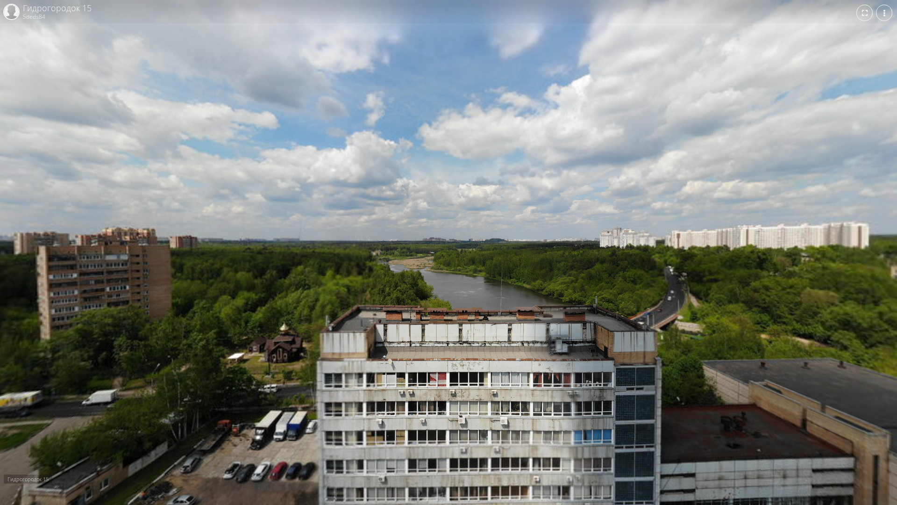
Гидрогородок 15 (57, 8)
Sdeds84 (34, 16)
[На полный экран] (864, 13)
